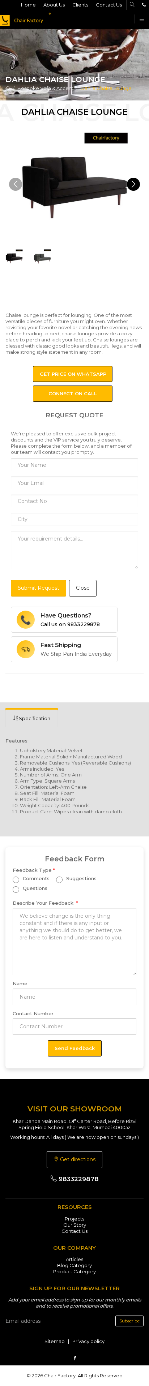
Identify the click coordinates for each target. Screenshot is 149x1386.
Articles (74, 1259)
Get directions (77, 1159)
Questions (34, 888)
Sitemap (54, 1341)
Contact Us (109, 5)
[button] (133, 184)
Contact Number (33, 1013)
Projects (74, 1219)
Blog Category (74, 1265)
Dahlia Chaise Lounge (106, 88)
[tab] (31, 718)
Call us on (70, 624)
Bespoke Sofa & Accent (45, 88)
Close (83, 588)
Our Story (74, 1225)
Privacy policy (88, 1341)
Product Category (74, 1271)
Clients (80, 5)
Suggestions (81, 878)
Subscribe (129, 1320)
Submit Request (38, 588)
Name (20, 983)
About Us (54, 5)
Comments (35, 878)
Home (28, 5)
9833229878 (78, 1179)
